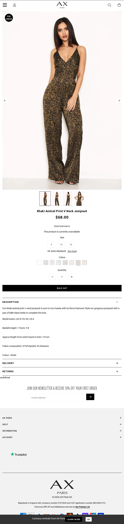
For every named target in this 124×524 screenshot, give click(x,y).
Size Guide (72, 251)
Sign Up (90, 397)
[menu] (5, 5)
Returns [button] (8, 371)
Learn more (73, 519)
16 (71, 244)
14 (61, 244)
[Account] (14, 5)
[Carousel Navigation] (62, 100)
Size (62, 237)
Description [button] (10, 301)
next (119, 100)
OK (88, 519)
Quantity (62, 270)
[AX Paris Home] (62, 5)
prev (4, 100)
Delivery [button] (8, 363)
